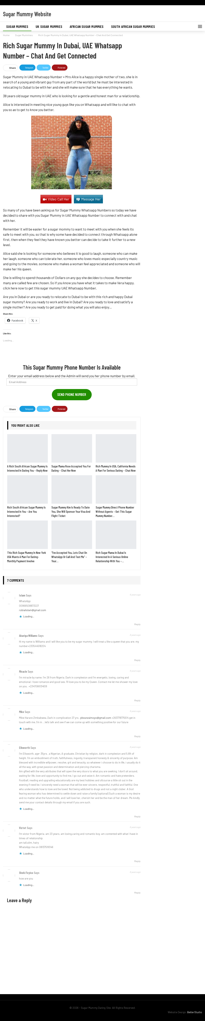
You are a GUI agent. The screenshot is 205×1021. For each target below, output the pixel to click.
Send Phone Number (71, 394)
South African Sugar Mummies (133, 26)
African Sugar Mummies (87, 26)
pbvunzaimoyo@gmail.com (95, 717)
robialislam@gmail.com (32, 610)
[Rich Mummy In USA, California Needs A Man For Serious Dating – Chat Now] (116, 448)
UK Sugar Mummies (49, 26)
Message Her (91, 199)
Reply (137, 624)
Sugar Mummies (17, 26)
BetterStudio (194, 1012)
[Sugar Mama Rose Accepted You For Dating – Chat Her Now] (71, 448)
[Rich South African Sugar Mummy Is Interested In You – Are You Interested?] (27, 489)
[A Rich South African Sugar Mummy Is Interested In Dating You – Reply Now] (27, 448)
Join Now (133, 7)
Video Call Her (58, 199)
